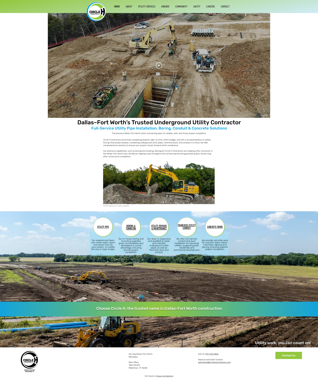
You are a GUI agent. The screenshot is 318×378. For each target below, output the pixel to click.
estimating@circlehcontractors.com (214, 362)
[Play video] (159, 65)
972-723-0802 (212, 354)
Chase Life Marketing (164, 376)
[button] (147, 6)
